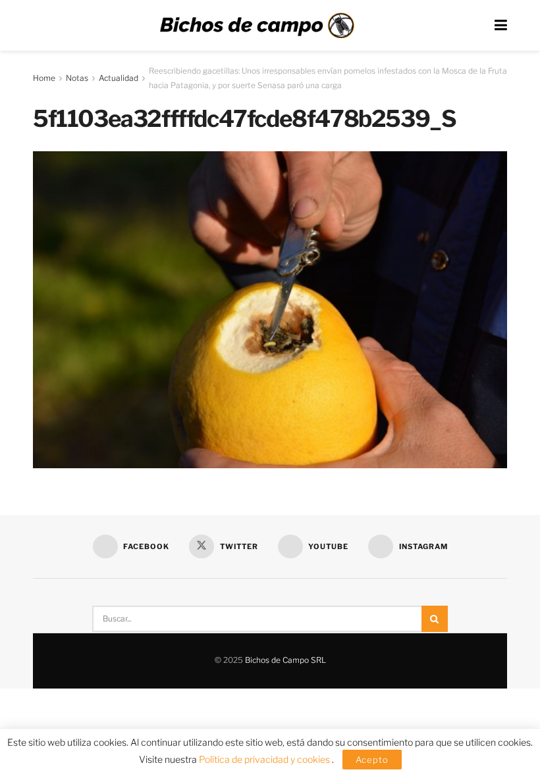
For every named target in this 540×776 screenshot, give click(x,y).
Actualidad (118, 78)
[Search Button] (434, 619)
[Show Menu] (501, 25)
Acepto (372, 759)
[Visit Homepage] (257, 25)
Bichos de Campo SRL (285, 660)
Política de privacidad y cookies (265, 759)
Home (44, 78)
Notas (77, 78)
